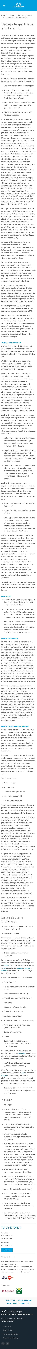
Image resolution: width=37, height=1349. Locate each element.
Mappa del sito (7, 1330)
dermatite (22, 1053)
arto (5, 968)
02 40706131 (13, 1227)
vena (6, 965)
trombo (4, 971)
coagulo (20, 968)
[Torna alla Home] (18, 5)
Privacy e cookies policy (10, 1338)
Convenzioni (7, 1326)
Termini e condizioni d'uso (11, 1334)
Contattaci (7, 1250)
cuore (24, 1073)
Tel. (3, 1227)
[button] (4, 5)
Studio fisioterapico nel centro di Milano (17, 1314)
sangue (27, 968)
